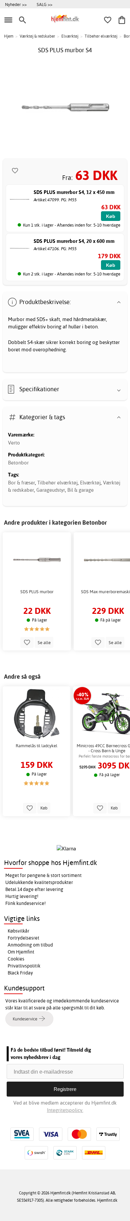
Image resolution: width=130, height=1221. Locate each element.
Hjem (8, 36)
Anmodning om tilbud (30, 945)
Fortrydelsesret (23, 938)
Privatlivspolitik (24, 966)
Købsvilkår (18, 931)
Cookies (16, 959)
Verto (14, 442)
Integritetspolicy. (65, 1110)
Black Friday (20, 973)
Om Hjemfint (21, 952)
